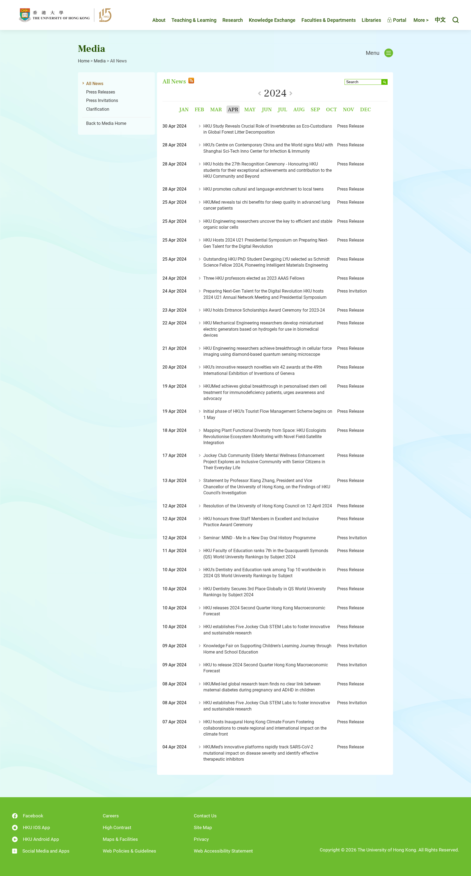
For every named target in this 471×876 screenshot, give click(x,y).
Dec (365, 109)
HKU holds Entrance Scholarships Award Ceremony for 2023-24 (264, 310)
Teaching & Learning (193, 20)
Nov (348, 109)
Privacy (201, 839)
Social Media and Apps (46, 851)
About (158, 20)
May (250, 109)
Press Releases (100, 92)
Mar (216, 109)
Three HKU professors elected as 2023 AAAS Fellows (253, 278)
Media (100, 61)
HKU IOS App (36, 827)
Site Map (203, 827)
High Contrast (117, 827)
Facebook (33, 815)
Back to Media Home (106, 123)
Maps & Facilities (120, 839)
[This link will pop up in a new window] (190, 81)
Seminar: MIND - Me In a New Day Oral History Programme (259, 537)
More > (420, 20)
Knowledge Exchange (272, 20)
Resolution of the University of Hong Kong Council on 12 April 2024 (267, 505)
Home (83, 61)
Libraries (371, 20)
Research (232, 20)
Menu (372, 53)
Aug (299, 109)
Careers (111, 815)
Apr (233, 109)
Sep (315, 109)
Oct (331, 109)
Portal (399, 20)
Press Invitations (102, 100)
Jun (267, 109)
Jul (282, 109)
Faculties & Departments (328, 20)
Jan (184, 109)
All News (94, 83)
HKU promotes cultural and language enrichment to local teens (263, 189)
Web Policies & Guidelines (129, 851)
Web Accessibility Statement (223, 851)
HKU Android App (41, 839)
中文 (440, 20)
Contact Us (205, 815)
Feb (199, 109)
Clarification (97, 109)
